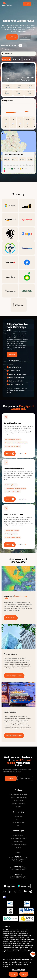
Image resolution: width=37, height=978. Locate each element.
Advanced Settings (18, 970)
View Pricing (25, 37)
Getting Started (10, 618)
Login (27, 4)
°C (20, 45)
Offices (18, 853)
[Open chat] (32, 954)
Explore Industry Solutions (14, 735)
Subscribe (8, 453)
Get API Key (12, 37)
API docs (21, 453)
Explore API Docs (14, 360)
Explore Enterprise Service (14, 675)
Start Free (12, 354)
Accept (24, 974)
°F (25, 45)
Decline (13, 974)
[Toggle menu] (33, 3)
